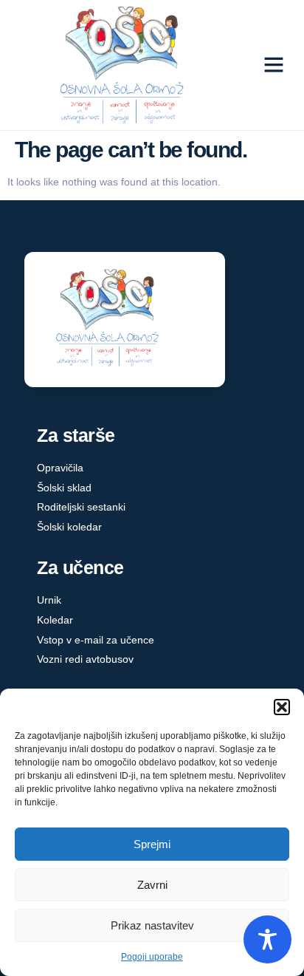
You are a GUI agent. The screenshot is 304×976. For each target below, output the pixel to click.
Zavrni (152, 884)
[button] (281, 707)
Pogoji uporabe (152, 957)
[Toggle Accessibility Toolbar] (267, 939)
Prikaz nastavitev (152, 925)
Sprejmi (152, 844)
